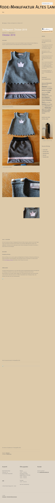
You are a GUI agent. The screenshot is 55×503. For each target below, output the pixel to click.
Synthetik (50, 104)
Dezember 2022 (46, 156)
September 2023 (46, 153)
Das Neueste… (11, 8)
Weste (43, 111)
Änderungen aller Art (47, 65)
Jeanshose (43, 92)
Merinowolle (44, 98)
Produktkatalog (19, 8)
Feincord (43, 88)
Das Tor (3, 8)
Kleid (43, 94)
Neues (47, 98)
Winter (45, 111)
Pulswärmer (49, 100)
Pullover (44, 100)
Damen (44, 86)
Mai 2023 (44, 155)
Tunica (51, 105)
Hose (47, 90)
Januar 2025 (45, 149)
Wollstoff (43, 113)
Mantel (43, 97)
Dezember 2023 (46, 151)
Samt (47, 102)
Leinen (46, 94)
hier (49, 48)
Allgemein (8, 452)
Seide (49, 102)
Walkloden (48, 108)
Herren (43, 90)
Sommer (44, 104)
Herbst (50, 88)
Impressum (4, 496)
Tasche (43, 105)
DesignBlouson (49, 86)
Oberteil (50, 98)
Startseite (5, 23)
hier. (42, 53)
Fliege (46, 88)
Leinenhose (48, 95)
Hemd (48, 88)
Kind (48, 92)
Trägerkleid (47, 105)
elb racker (43, 42)
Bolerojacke (46, 84)
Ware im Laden (46, 110)
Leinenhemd (44, 95)
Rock (43, 102)
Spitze (48, 104)
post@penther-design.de (44, 472)
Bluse (43, 84)
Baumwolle (49, 83)
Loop (51, 95)
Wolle (48, 111)
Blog (3, 12)
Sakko (46, 102)
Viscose (43, 107)
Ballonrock (44, 83)
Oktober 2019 (8, 34)
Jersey (46, 92)
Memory (47, 97)
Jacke (49, 90)
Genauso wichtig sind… (30, 8)
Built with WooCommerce (12, 496)
